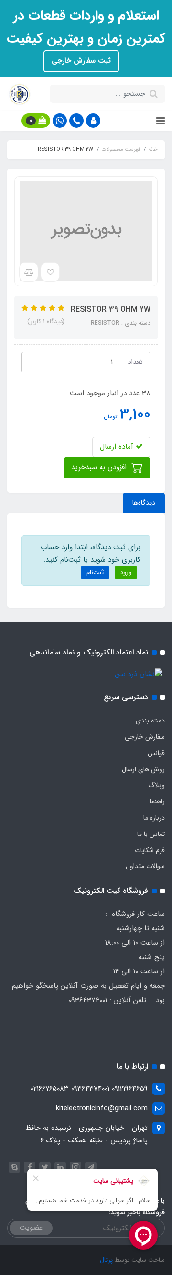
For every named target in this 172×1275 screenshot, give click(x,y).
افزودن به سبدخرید (100, 467)
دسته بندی (150, 720)
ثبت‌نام (95, 572)
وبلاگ (156, 785)
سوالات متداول (145, 866)
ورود (125, 572)
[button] (93, 120)
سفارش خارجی (145, 737)
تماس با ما (151, 834)
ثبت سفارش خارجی (81, 61)
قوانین (156, 753)
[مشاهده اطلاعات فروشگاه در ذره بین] (138, 674)
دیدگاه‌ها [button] (143, 502)
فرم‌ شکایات (150, 850)
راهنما (157, 801)
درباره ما (154, 817)
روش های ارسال (143, 769)
